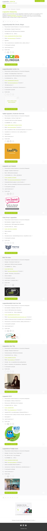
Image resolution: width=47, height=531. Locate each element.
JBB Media (22, 528)
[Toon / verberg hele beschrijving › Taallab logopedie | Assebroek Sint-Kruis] (25, 129)
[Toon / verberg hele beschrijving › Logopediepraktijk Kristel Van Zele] (25, 319)
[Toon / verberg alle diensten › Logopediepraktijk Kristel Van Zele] (25, 321)
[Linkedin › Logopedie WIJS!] (11, 424)
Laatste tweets (8, 280)
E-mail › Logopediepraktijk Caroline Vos (11, 80)
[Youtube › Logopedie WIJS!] (13, 424)
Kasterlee (11, 170)
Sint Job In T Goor (12, 453)
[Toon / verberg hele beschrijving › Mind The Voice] (25, 273)
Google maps (18, 29)
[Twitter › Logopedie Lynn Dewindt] (6, 194)
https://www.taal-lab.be (12, 127)
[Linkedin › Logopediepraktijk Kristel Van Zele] (11, 331)
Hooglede (13, 222)
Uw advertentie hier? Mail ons (23, 514)
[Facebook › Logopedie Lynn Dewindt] (8, 194)
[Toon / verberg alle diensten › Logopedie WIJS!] (25, 414)
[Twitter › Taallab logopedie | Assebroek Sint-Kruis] (6, 141)
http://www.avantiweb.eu (12, 462)
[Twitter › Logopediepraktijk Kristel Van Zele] (6, 331)
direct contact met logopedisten (16, 16)
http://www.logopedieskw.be (13, 82)
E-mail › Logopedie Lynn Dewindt (10, 177)
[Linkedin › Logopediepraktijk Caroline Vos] (11, 94)
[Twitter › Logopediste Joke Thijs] (6, 372)
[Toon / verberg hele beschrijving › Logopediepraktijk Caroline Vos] (25, 85)
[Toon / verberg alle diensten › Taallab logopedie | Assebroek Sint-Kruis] (25, 132)
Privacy (26, 528)
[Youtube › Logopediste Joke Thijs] (13, 372)
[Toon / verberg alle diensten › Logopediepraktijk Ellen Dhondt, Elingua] (25, 43)
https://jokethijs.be (11, 359)
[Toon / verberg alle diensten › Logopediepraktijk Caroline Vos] (25, 87)
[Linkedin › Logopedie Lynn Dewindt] (11, 194)
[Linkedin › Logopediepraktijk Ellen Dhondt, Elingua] (11, 52)
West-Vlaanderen (8, 118)
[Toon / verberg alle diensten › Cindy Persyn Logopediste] (25, 236)
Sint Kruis (13, 118)
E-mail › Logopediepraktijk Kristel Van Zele (12, 314)
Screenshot (18, 38)
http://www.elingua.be (11, 38)
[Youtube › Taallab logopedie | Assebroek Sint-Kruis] (13, 141)
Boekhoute (13, 307)
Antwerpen (6, 73)
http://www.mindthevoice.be (13, 271)
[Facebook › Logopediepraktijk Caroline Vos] (8, 94)
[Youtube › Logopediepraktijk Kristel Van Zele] (13, 331)
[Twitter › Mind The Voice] (6, 285)
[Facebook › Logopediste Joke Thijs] (8, 372)
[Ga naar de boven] (43, 64)
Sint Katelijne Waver (12, 73)
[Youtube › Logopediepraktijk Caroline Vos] (13, 94)
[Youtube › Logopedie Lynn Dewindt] (13, 194)
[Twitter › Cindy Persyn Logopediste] (6, 243)
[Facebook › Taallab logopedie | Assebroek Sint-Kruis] (8, 141)
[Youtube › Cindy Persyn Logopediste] (13, 243)
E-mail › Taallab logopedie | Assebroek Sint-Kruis (13, 125)
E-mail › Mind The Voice (9, 268)
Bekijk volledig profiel (11, 64)
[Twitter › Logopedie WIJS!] (6, 424)
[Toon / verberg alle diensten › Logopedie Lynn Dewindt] (25, 184)
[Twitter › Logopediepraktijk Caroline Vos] (6, 94)
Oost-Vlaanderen (8, 29)
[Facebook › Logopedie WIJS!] (8, 424)
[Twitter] (21, 525)
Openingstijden (8, 134)
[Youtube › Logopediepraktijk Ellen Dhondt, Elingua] (13, 52)
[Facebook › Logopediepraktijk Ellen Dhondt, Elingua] (8, 52)
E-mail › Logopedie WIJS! (9, 407)
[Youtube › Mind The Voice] (13, 285)
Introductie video (15, 280)
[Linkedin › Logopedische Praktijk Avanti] (11, 476)
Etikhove (13, 400)
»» (17, 21)
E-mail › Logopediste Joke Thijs (10, 357)
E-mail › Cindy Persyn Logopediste (11, 228)
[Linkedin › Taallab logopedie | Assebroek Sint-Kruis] (11, 141)
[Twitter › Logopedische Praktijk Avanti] (6, 476)
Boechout (11, 350)
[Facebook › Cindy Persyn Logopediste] (8, 243)
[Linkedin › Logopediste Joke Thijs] (11, 372)
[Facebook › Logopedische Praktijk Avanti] (8, 476)
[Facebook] (23, 525)
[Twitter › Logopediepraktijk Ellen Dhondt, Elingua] (6, 52)
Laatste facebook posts (9, 47)
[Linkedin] (26, 525)
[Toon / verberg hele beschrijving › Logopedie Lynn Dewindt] (25, 182)
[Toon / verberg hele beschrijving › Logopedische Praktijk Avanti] (25, 464)
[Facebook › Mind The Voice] (8, 285)
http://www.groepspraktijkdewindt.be (14, 179)
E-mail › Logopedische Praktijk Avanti (11, 460)
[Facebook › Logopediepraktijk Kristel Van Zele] (8, 331)
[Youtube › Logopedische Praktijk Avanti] (13, 476)
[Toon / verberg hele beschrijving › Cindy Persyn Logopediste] (25, 233)
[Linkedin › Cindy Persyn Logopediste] (11, 243)
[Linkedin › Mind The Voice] (11, 285)
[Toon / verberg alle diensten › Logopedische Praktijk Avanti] (25, 467)
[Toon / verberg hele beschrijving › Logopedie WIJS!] (25, 412)
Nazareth (13, 29)
